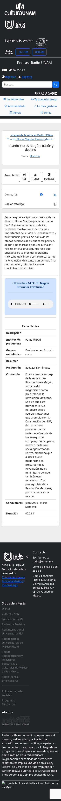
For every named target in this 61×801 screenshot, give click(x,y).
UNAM (6, 608)
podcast (49, 178)
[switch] (4, 70)
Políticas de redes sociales (13, 693)
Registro (27, 77)
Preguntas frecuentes (8, 702)
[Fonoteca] (16, 720)
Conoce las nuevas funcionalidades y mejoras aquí (13, 581)
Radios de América (13, 624)
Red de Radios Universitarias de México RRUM (12, 642)
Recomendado (16, 106)
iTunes (36, 178)
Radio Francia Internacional (10, 678)
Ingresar (10, 77)
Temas (16, 112)
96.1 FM (22, 52)
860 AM (39, 52)
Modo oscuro (17, 70)
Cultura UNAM (11, 614)
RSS (24, 178)
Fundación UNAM (12, 619)
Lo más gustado (46, 106)
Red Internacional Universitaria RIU (13, 631)
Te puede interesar (46, 99)
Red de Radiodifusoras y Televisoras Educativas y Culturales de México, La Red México (15, 661)
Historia (35, 156)
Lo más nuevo (15, 99)
